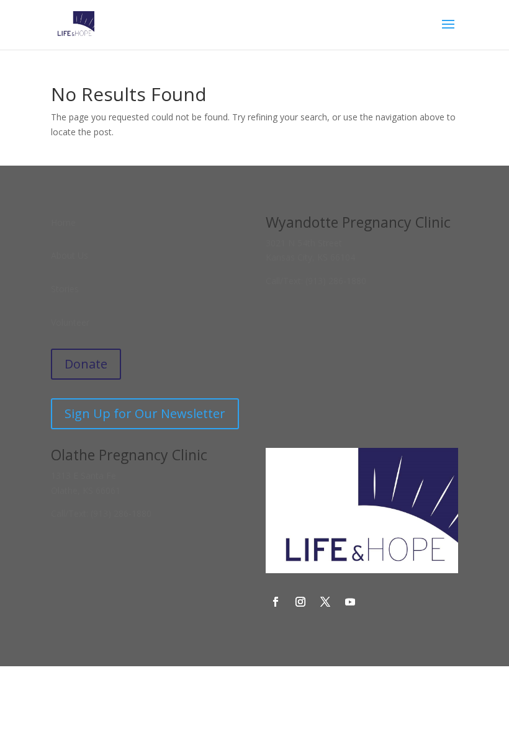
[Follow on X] (325, 602)
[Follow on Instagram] (300, 602)
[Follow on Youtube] (350, 602)
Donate (86, 363)
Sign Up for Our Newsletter (145, 413)
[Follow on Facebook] (276, 602)
